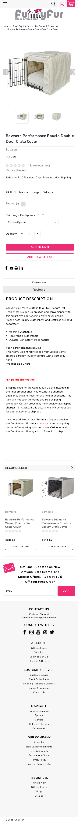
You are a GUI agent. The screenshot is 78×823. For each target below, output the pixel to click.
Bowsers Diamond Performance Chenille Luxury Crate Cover (56, 523)
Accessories (39, 728)
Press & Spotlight (39, 751)
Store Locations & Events (39, 746)
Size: (11, 192)
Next (72, 72)
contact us (45, 423)
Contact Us (39, 692)
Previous (6, 72)
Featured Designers (39, 711)
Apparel (39, 715)
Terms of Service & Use (39, 764)
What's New (39, 782)
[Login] (62, 4)
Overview (39, 282)
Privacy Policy (39, 759)
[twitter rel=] (52, 632)
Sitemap (39, 795)
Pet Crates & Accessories (46, 26)
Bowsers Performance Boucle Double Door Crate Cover (32, 29)
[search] (53, 4)
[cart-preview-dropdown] (70, 3)
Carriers (39, 719)
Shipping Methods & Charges (39, 683)
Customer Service (39, 674)
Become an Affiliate (39, 755)
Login (33, 656)
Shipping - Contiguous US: (25, 215)
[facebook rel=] (24, 632)
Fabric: (12, 203)
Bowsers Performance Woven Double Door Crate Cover (19, 523)
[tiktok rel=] (45, 632)
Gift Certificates (39, 648)
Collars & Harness (39, 724)
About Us (39, 742)
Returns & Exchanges (39, 688)
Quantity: (11, 234)
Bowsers (10, 512)
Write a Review (16, 170)
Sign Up (44, 656)
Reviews (39, 290)
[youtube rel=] (38, 632)
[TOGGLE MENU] (5, 4)
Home (5, 26)
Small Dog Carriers (22, 26)
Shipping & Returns (39, 661)
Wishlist (39, 652)
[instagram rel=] (31, 632)
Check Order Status (39, 679)
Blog (39, 791)
